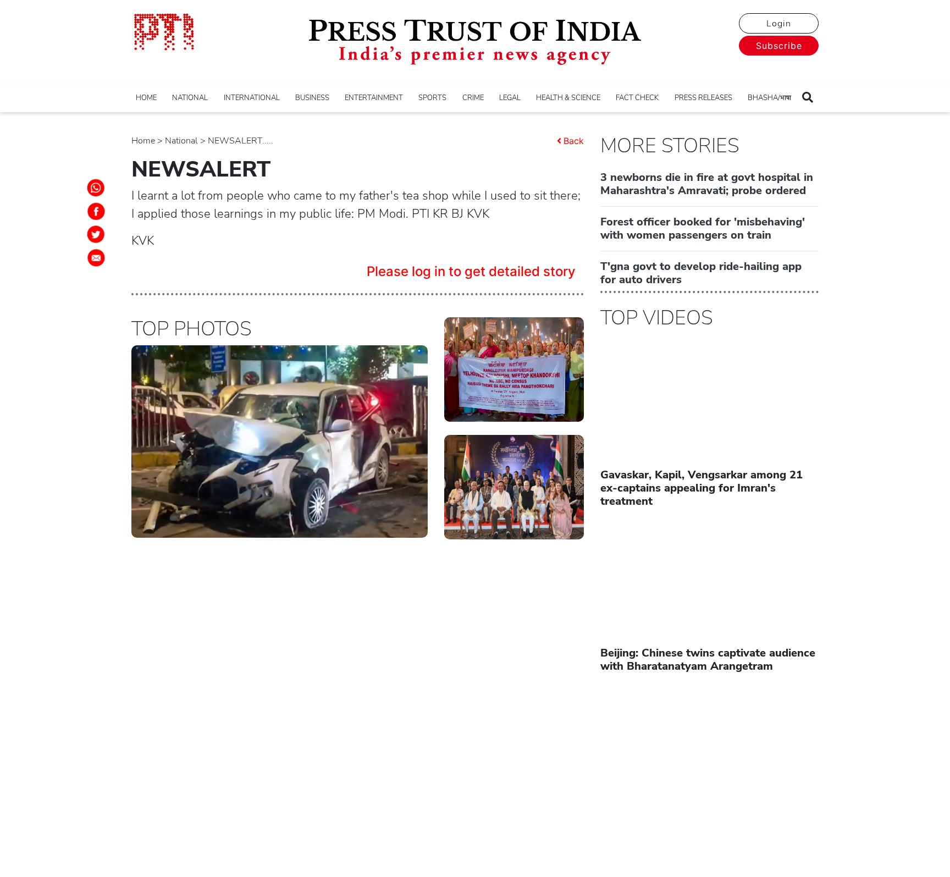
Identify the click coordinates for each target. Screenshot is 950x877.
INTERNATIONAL (252, 98)
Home (143, 141)
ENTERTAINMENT (374, 98)
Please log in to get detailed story (471, 271)
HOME (146, 98)
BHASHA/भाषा (769, 98)
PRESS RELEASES (703, 98)
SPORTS (432, 98)
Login (778, 24)
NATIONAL (190, 98)
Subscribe (779, 45)
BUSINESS (312, 98)
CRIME (473, 98)
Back (574, 140)
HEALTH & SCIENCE (568, 98)
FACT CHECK (637, 98)
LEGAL (510, 98)
